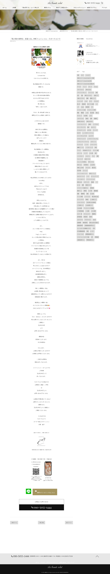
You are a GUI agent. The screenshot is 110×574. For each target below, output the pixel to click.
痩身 (88, 127)
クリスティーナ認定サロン (82, 187)
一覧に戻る (41, 522)
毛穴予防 (79, 170)
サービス (79, 86)
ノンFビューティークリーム (83, 141)
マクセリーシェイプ (81, 138)
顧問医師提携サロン (90, 234)
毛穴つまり (79, 164)
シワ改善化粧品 (80, 211)
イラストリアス (93, 144)
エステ (82, 75)
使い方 (78, 104)
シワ (78, 107)
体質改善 (92, 187)
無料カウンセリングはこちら (46, 492)
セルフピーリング (81, 176)
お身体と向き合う (81, 121)
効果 (97, 92)
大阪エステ (96, 95)
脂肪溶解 (96, 190)
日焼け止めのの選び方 (93, 222)
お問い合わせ (88, 89)
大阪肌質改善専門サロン (90, 225)
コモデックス (86, 182)
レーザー (92, 231)
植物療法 (94, 213)
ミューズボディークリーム (87, 133)
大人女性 (92, 193)
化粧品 (87, 199)
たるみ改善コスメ (89, 205)
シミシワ (85, 153)
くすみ (87, 112)
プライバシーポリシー (81, 92)
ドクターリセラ (80, 234)
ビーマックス (87, 196)
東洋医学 (85, 216)
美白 (96, 153)
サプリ (90, 101)
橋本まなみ (79, 182)
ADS (92, 237)
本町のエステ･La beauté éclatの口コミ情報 (85, 78)
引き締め (85, 115)
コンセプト (88, 75)
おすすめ (89, 130)
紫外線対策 (85, 222)
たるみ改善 (79, 208)
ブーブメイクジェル (91, 179)
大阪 (82, 95)
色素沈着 (87, 107)
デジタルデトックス (81, 130)
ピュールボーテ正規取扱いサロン (84, 228)
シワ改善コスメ (80, 205)
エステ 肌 (79, 213)
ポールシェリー (87, 213)
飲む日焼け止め (95, 196)
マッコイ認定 (80, 196)
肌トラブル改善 (90, 104)
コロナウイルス (80, 118)
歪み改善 (92, 112)
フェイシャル (91, 92)
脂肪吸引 (83, 193)
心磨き (89, 124)
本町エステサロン (88, 95)
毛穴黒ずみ (86, 164)
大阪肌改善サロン (81, 239)
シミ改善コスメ (93, 199)
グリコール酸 (95, 150)
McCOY (79, 133)
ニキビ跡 (91, 153)
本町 (78, 75)
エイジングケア (80, 199)
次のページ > (69, 522)
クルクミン (88, 156)
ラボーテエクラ (80, 89)
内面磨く (96, 118)
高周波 (85, 190)
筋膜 (83, 185)
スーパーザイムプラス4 (82, 135)
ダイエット (79, 115)
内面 (91, 118)
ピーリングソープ (94, 176)
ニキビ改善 (93, 211)
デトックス (95, 130)
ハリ (97, 182)
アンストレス (80, 144)
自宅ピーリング (92, 173)
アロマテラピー (88, 219)
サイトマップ (71, 562)
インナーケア (80, 101)
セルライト (93, 127)
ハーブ (88, 176)
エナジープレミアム (81, 127)
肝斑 (87, 231)
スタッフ (90, 86)
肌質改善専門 (80, 225)
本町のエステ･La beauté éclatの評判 (84, 81)
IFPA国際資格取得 (81, 231)
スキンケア (88, 167)
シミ (97, 104)
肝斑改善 (97, 237)
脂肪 (78, 193)
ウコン (93, 156)
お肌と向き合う (90, 121)
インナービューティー (81, 124)
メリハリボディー (81, 179)
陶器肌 (82, 112)
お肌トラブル (87, 159)
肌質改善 (84, 104)
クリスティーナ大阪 (81, 109)
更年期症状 (79, 216)
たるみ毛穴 (92, 164)
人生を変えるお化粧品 (91, 202)
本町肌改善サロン (90, 239)
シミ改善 (87, 211)
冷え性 (94, 219)
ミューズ (86, 144)
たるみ (82, 107)
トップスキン (95, 124)
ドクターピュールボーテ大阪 (83, 237)
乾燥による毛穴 (80, 167)
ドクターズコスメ (81, 202)
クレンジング (80, 159)
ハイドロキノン (80, 156)
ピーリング (85, 170)
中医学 (90, 216)
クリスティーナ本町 (91, 109)
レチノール (79, 153)
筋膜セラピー (88, 185)
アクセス (96, 86)
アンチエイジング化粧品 (89, 208)
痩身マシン (79, 190)
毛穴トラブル (91, 161)
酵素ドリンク (93, 98)
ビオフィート (93, 141)
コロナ (90, 115)
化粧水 (87, 118)
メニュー (85, 86)
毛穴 (78, 95)
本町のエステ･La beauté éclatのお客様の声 (85, 83)
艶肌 (78, 112)
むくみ (78, 185)
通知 (97, 156)
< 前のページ (14, 522)
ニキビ (86, 101)
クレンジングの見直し (81, 161)
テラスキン (96, 101)
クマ (92, 107)
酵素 (87, 98)
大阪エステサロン (81, 98)
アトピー (79, 150)
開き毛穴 (94, 167)
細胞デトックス (80, 147)
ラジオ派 (90, 190)
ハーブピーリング (89, 147)
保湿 (96, 147)
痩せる (97, 112)
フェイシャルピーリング (82, 173)
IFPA (94, 228)
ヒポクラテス (80, 219)
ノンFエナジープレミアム (92, 138)
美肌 (87, 193)
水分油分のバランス (87, 150)
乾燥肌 (92, 182)
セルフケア (91, 135)
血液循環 (79, 222)
